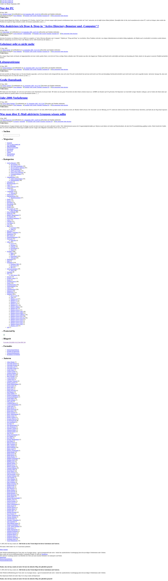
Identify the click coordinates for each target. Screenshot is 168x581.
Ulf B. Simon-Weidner (8, 103)
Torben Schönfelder (12, 525)
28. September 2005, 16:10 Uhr (32, 14)
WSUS (12, 270)
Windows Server (15, 310)
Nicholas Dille (11, 469)
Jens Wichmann (11, 427)
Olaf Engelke (10, 477)
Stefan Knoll (10, 506)
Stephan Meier (11, 509)
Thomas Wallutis (11, 517)
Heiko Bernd (10, 408)
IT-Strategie (10, 216)
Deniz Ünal (10, 389)
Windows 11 (13, 300)
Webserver (10, 291)
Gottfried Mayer (11, 403)
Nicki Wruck (10, 471)
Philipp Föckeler (11, 483)
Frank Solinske (11, 400)
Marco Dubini (11, 446)
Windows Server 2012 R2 (17, 318)
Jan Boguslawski (11, 420)
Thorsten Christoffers (13, 520)
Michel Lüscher (11, 466)
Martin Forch (10, 453)
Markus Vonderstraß (12, 450)
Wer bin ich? (10, 155)
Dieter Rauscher (11, 390)
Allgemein (10, 182)
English (9, 205)
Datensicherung (11, 196)
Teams (9, 280)
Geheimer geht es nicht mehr (17, 44)
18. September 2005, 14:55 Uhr (30, 32)
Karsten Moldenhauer (13, 439)
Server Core (13, 295)
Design (9, 201)
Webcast (12, 193)
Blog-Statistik (14, 210)
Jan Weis (9, 423)
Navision (12, 245)
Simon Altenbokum (12, 504)
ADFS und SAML (15, 171)
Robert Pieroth (11, 491)
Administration (27, 33)
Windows (9, 294)
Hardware (10, 213)
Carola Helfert (11, 378)
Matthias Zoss (11, 461)
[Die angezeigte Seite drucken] (59, 15)
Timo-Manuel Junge (12, 523)
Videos (9, 152)
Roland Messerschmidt (13, 498)
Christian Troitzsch (12, 381)
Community (10, 191)
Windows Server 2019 (16, 321)
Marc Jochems (11, 444)
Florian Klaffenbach (12, 397)
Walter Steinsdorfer (12, 529)
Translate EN (45, 15)
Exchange (16, 121)
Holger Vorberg (6, 85)
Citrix (8, 185)
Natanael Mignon (12, 468)
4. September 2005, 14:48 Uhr (31, 120)
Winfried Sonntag (12, 532)
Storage (9, 277)
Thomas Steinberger (12, 515)
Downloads (10, 149)
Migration (9, 231)
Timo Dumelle (11, 521)
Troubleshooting (11, 284)
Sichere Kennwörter (12, 147)
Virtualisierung (11, 289)
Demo (8, 199)
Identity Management (13, 215)
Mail (8, 226)
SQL (8, 273)
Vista (11, 297)
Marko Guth (10, 449)
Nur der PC (7, 8)
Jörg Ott (9, 433)
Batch (12, 253)
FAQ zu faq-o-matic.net (13, 144)
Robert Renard (11, 493)
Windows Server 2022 (16, 322)
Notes (12, 229)
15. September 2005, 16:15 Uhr (31, 50)
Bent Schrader (11, 376)
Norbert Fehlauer (7, 68)
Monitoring (10, 234)
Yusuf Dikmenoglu (12, 540)
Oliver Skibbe (11, 480)
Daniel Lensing (11, 382)
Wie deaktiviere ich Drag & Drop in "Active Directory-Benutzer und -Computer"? (49, 26)
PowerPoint (13, 248)
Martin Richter (6, 50)
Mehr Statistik (4, 549)
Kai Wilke (10, 438)
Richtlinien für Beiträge (13, 354)
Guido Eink (10, 406)
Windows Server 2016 (16, 319)
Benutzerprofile (11, 183)
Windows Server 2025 (16, 324)
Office (8, 242)
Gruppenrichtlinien (15, 174)
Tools (8, 283)
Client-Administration (16, 178)
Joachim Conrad (6, 14)
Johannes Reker (11, 431)
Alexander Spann (12, 368)
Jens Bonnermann (12, 425)
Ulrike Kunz (10, 528)
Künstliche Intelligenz (13, 218)
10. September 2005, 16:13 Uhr (32, 68)
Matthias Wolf (11, 460)
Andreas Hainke (11, 373)
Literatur (9, 221)
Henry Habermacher (12, 414)
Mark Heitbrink (11, 447)
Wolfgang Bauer (11, 534)
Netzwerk (9, 239)
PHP (11, 254)
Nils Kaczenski (11, 474)
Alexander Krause (12, 365)
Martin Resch (10, 455)
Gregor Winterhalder (12, 404)
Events (9, 207)
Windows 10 (14, 299)
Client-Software (11, 186)
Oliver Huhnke (11, 479)
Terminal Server (11, 281)
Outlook (12, 246)
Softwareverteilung (12, 269)
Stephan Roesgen (12, 512)
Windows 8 (13, 303)
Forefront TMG (14, 264)
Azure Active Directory (16, 172)
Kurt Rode (10, 441)
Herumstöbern (11, 154)
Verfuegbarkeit (11, 286)
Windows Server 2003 (16, 311)
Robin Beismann (11, 495)
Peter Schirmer (11, 482)
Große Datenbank (11, 79)
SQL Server (13, 275)
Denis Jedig (10, 387)
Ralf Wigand (10, 488)
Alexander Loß (11, 367)
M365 (12, 190)
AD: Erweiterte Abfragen (17, 167)
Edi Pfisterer (10, 392)
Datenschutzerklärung (13, 350)
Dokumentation (14, 180)
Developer (10, 202)
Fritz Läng (10, 401)
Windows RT (14, 308)
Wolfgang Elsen (11, 536)
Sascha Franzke (11, 501)
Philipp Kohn (10, 485)
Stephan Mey (10, 510)
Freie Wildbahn (17, 15)
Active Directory (17, 33)
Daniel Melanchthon (12, 384)
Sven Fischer (10, 514)
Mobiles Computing (12, 232)
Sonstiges (9, 272)
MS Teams (10, 235)
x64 (8, 327)
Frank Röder (5, 32)
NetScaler (13, 240)
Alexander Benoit (12, 363)
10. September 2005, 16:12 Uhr (31, 85)
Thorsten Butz (11, 518)
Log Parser (10, 223)
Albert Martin (11, 362)
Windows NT (14, 305)
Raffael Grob (10, 487)
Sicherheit (22, 121)
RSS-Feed (10, 150)
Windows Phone (15, 307)
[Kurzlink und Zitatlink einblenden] (51, 14)
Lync (8, 224)
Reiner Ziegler (11, 490)
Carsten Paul (10, 379)
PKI (11, 267)
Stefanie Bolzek (11, 507)
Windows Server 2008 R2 (17, 314)
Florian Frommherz (12, 395)
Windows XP (14, 326)
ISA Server (13, 265)
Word (12, 250)
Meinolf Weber (11, 463)
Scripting (9, 251)
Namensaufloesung (12, 237)
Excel (12, 243)
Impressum (3, 557)
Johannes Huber (11, 430)
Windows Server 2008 (16, 313)
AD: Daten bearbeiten (16, 166)
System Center (11, 278)
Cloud (8, 188)
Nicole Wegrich (11, 472)
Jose (11, 175)
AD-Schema (13, 164)
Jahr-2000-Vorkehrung (14, 97)
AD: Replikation (15, 169)
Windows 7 (13, 302)
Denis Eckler (10, 385)
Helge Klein (10, 411)
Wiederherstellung (15, 197)
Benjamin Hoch (11, 374)
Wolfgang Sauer (11, 539)
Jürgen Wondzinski (12, 434)
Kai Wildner (10, 436)
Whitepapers (10, 292)
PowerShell (13, 256)
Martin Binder (11, 452)
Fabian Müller (11, 393)
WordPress (45, 554)
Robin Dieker (11, 496)
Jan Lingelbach (11, 422)
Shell (8, 261)
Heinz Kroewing (7, 120)
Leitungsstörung (10, 61)
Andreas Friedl (11, 371)
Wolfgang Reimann (12, 537)
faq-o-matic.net (11, 209)
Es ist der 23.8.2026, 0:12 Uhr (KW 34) (15, 342)
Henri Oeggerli (11, 412)
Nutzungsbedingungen (13, 353)
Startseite (9, 143)
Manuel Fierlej (11, 442)
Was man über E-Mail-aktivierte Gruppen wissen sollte (33, 114)
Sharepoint (10, 259)
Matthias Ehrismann (12, 458)
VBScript (13, 258)
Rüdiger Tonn (11, 499)
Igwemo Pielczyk (12, 419)
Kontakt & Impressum (13, 351)
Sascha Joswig (11, 502)
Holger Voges (11, 416)
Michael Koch (11, 465)
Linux (8, 220)
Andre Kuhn (10, 370)
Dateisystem (10, 194)
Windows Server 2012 (16, 316)
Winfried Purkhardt (12, 531)
